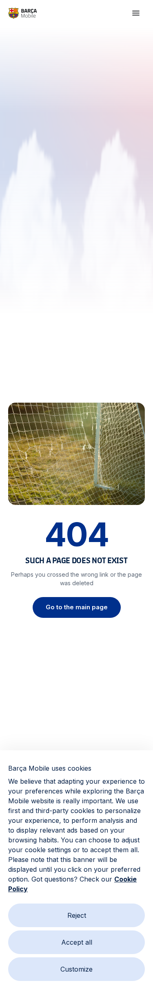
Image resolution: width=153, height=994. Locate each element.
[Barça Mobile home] (22, 13)
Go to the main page (77, 607)
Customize (76, 969)
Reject (76, 915)
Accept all (76, 942)
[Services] (136, 13)
